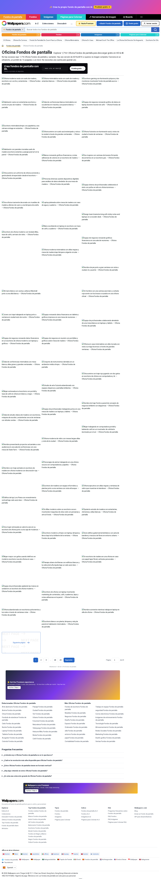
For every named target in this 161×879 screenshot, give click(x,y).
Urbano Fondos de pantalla (42, 717)
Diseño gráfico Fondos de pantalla (107, 738)
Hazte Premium (87, 23)
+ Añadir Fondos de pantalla (110, 23)
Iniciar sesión (152, 23)
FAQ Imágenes (113, 819)
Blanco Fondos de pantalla (37, 816)
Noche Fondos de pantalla (11, 727)
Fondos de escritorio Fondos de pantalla (76, 708)
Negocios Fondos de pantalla (75, 716)
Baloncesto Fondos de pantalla (39, 825)
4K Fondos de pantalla (36, 822)
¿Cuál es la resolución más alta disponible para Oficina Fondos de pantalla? (33, 760)
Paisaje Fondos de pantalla (42, 707)
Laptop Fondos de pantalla (12, 731)
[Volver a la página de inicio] (16, 23)
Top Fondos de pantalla (10, 823)
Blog (136, 811)
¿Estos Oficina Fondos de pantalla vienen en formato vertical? (28, 766)
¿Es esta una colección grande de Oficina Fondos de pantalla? (28, 776)
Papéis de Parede (66, 859)
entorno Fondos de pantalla (75, 734)
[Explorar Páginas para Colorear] (157, 34)
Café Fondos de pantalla (42, 739)
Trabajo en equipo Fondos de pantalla (109, 707)
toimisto (96, 854)
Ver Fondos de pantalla (41, 714)
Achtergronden (107, 859)
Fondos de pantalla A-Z (89, 811)
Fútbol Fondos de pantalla (37, 842)
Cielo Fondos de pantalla (11, 723)
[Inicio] (3, 46)
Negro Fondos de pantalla (37, 839)
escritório (36, 854)
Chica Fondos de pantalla (11, 714)
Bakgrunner (145, 859)
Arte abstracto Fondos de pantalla (14, 707)
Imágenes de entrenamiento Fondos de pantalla (108, 718)
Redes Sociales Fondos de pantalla (108, 731)
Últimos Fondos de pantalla (11, 820)
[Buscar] (155, 29)
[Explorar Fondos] (78, 34)
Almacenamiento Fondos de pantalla (109, 727)
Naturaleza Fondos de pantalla (44, 724)
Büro (16, 854)
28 (55, 660)
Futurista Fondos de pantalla (43, 721)
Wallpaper (36, 859)
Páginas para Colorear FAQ (117, 822)
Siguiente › (69, 660)
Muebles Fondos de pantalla (75, 713)
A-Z (37, 23)
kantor (76, 854)
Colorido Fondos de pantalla (12, 741)
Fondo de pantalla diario (10, 825)
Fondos (33, 17)
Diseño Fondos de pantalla (74, 720)
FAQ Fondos (112, 816)
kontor (25, 854)
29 (61, 660)
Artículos (5, 828)
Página (108, 660)
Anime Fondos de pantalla (11, 710)
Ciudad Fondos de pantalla (42, 710)
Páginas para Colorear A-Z (90, 820)
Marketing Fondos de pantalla (106, 734)
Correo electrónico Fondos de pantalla (109, 714)
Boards (129, 17)
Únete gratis (133, 23)
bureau (66, 854)
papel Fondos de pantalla (74, 738)
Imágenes (48, 17)
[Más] (141, 17)
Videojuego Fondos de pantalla (44, 728)
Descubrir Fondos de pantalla (12, 817)
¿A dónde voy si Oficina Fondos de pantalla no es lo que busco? (28, 755)
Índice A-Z (5, 811)
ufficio (46, 854)
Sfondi (78, 859)
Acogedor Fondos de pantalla (13, 738)
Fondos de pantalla (13, 17)
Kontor (7, 854)
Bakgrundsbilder (50, 859)
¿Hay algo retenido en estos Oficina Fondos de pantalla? (25, 771)
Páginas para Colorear (71, 17)
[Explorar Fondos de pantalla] (39, 34)
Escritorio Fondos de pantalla (38, 828)
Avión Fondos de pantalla (37, 819)
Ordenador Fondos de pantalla (76, 727)
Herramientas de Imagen (104, 17)
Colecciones (48, 23)
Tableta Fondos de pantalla (12, 734)
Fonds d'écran (121, 859)
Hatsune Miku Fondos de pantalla (45, 732)
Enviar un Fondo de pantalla (143, 814)
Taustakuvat (8, 862)
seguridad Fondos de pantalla (106, 710)
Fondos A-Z (85, 814)
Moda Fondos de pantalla (42, 735)
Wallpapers (25, 859)
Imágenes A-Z (86, 817)
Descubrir (62, 23)
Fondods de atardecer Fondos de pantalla (14, 718)
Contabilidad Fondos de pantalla (77, 741)
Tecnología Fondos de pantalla (106, 723)
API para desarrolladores (143, 817)
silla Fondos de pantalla (73, 731)
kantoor (56, 854)
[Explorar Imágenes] (118, 34)
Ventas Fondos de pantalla (105, 741)
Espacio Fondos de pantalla (75, 723)
